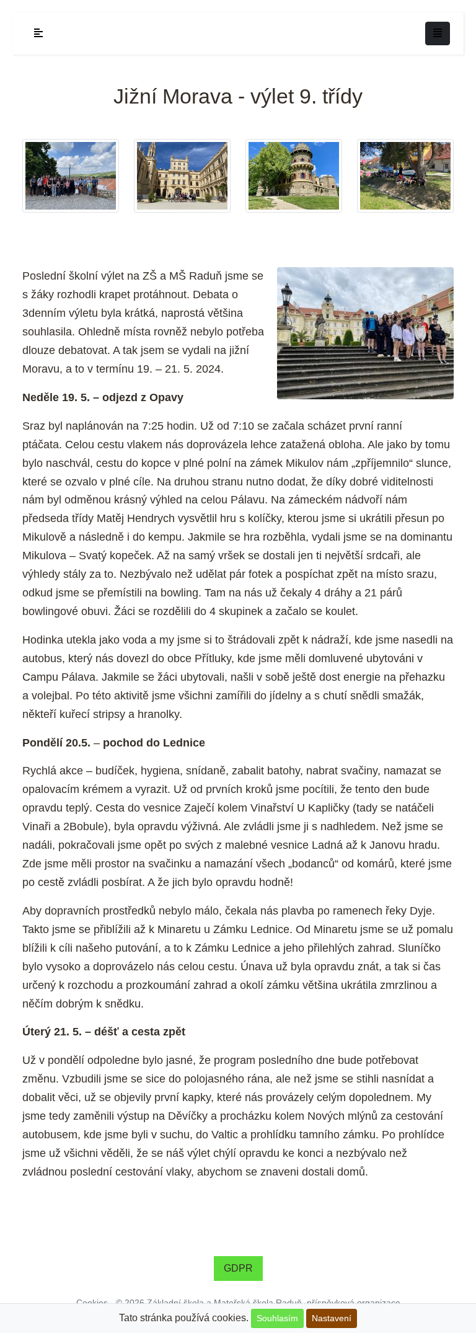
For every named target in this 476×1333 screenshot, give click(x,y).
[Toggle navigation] (437, 33)
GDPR (238, 1268)
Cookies (92, 1303)
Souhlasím (277, 1318)
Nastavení (331, 1318)
